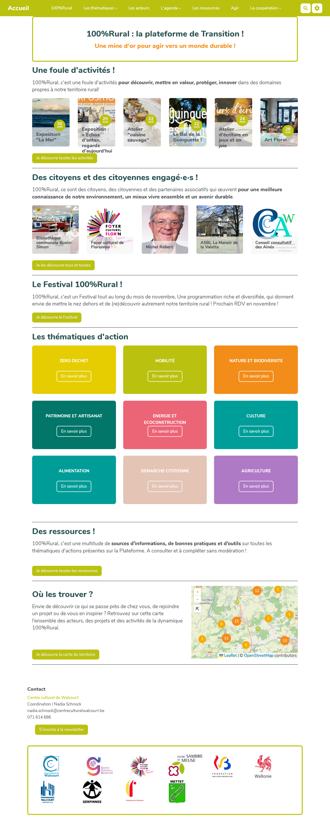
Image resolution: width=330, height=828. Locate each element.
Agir (235, 8)
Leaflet (230, 655)
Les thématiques (99, 8)
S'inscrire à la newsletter (61, 729)
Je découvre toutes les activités (64, 158)
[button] (278, 589)
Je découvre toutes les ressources (67, 571)
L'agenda (169, 8)
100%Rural (61, 8)
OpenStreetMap (258, 655)
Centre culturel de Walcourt (53, 697)
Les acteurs (139, 8)
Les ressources (206, 8)
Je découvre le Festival (56, 317)
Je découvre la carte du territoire (65, 654)
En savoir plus (74, 376)
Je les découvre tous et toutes (63, 265)
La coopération (264, 8)
